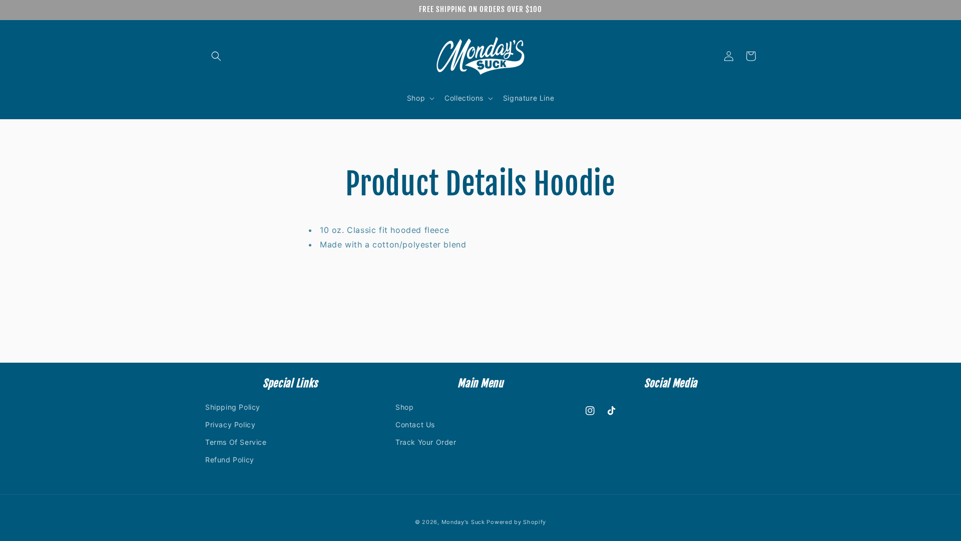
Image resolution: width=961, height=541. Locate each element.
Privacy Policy (230, 424)
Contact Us (415, 424)
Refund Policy (229, 459)
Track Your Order (425, 442)
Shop (404, 407)
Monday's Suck (463, 521)
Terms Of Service (236, 442)
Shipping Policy (232, 407)
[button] (216, 56)
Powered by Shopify (516, 521)
